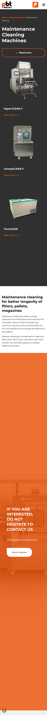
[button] (4, 710)
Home (4, 17)
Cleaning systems (17, 17)
